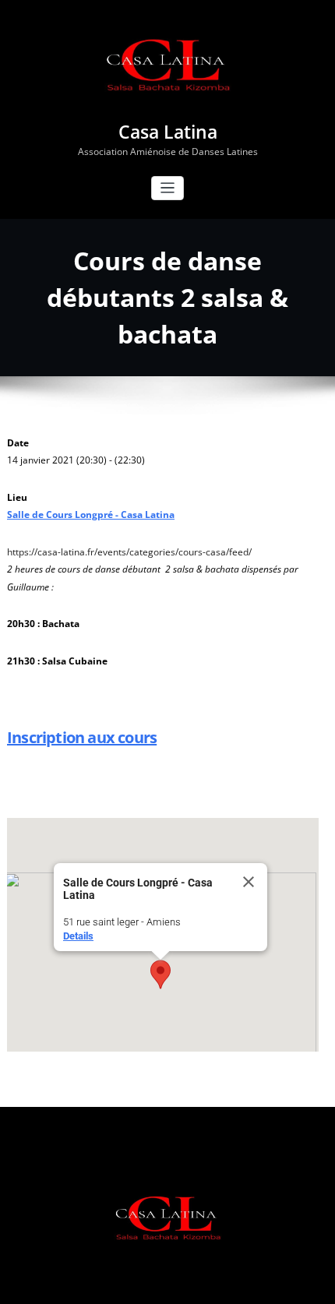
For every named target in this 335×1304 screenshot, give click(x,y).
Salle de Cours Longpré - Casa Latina (91, 514)
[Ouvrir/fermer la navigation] (168, 188)
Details (78, 936)
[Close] (248, 881)
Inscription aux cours (82, 737)
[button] (160, 974)
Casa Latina (167, 132)
